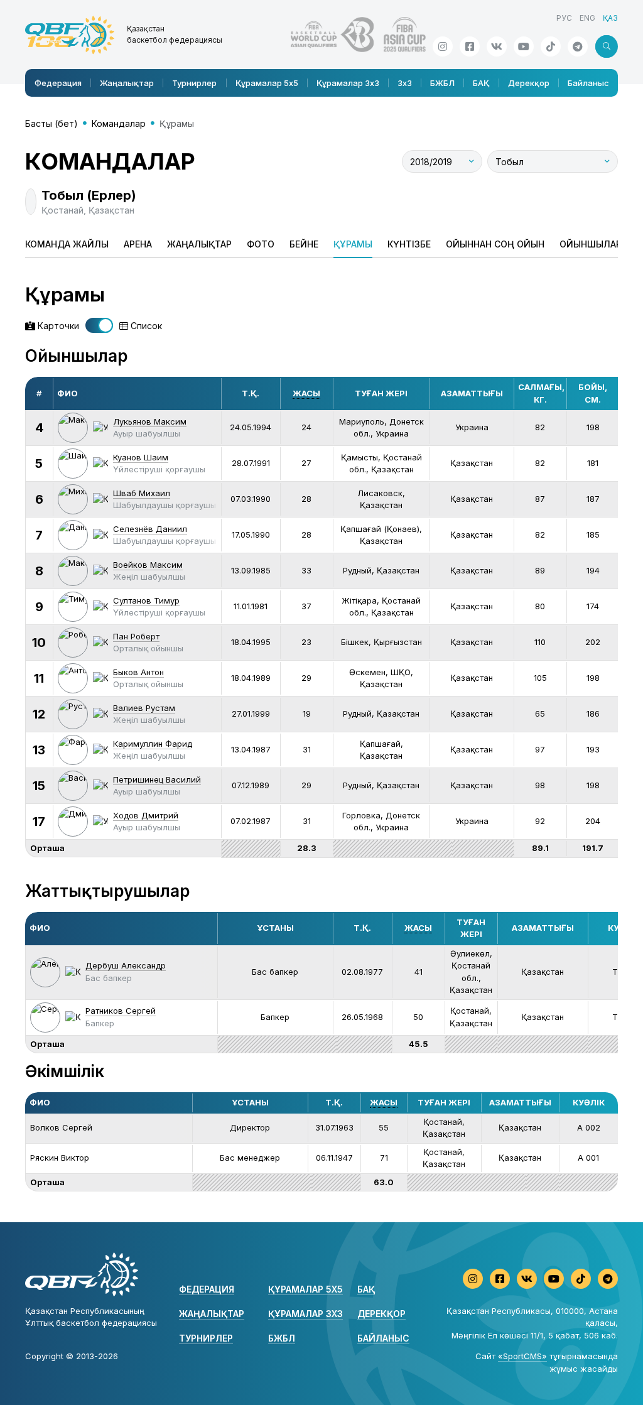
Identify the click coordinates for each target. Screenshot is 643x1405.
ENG (587, 18)
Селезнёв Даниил (150, 529)
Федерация (58, 83)
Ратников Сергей (120, 1011)
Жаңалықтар (127, 83)
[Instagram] (443, 46)
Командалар (119, 123)
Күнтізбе (409, 244)
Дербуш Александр (125, 965)
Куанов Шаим (140, 457)
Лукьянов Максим (149, 421)
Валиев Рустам (144, 708)
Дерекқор (528, 83)
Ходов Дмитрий (145, 815)
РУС (564, 18)
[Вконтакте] (497, 46)
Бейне (303, 244)
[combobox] (442, 161)
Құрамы (352, 244)
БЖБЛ (442, 83)
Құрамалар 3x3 (347, 83)
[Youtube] (524, 46)
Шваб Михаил (141, 493)
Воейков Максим (148, 565)
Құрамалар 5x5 (266, 83)
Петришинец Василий (157, 779)
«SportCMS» (522, 1356)
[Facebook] (470, 46)
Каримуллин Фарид (152, 744)
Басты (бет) (51, 123)
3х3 (404, 83)
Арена (138, 244)
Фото (260, 244)
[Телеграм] (578, 46)
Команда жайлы (67, 244)
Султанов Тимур (146, 600)
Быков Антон (138, 672)
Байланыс (588, 83)
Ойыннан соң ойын (495, 244)
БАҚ (481, 83)
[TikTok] (551, 46)
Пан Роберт (136, 636)
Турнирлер (194, 83)
